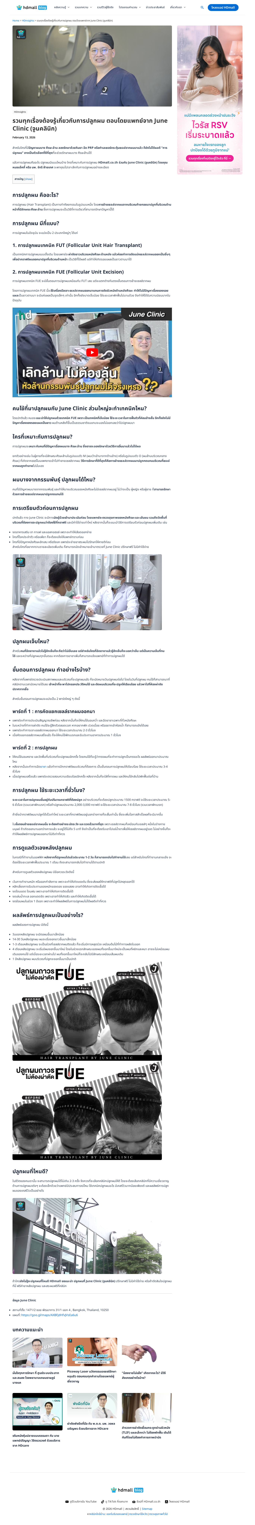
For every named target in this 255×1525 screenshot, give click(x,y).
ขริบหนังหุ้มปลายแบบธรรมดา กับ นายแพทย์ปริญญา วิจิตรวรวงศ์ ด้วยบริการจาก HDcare (36, 1441)
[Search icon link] (202, 8)
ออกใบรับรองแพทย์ (117, 1514)
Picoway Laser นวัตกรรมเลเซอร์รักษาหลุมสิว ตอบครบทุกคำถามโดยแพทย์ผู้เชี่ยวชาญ (91, 1376)
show (28, 179)
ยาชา (43, 766)
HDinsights (20, 112)
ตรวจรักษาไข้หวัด (138, 1514)
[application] (67, 7)
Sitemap (147, 1509)
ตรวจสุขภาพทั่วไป (158, 1514)
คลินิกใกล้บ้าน (97, 1514)
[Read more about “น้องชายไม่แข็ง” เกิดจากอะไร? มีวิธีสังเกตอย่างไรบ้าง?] (147, 1352)
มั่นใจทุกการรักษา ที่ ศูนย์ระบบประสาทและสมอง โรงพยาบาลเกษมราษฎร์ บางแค (36, 1378)
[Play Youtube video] (92, 352)
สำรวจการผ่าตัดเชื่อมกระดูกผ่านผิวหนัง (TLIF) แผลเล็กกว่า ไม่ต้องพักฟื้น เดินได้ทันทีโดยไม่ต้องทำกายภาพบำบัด (146, 1433)
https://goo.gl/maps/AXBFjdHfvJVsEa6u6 (49, 1315)
